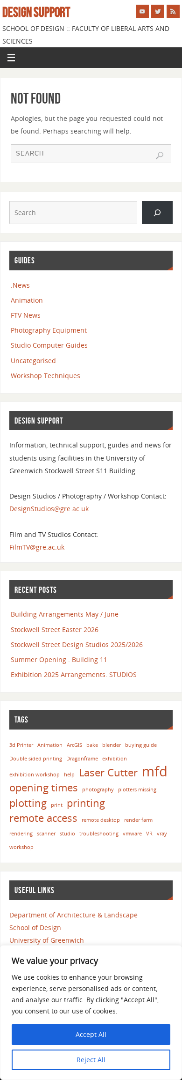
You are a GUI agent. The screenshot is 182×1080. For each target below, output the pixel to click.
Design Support (36, 12)
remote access (43, 818)
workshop (21, 847)
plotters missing (137, 789)
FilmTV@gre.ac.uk (36, 547)
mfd (155, 771)
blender (111, 745)
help (69, 774)
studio (67, 833)
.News (20, 285)
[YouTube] (142, 11)
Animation (27, 300)
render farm (138, 820)
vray (162, 833)
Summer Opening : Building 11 (59, 659)
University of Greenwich (46, 940)
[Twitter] (157, 11)
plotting (28, 803)
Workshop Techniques (45, 375)
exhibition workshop (34, 774)
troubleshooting (99, 833)
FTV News (26, 315)
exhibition (114, 758)
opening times (43, 787)
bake (92, 745)
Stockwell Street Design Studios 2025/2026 (77, 644)
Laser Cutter (108, 772)
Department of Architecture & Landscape (73, 914)
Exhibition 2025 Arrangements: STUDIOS (74, 674)
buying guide (141, 745)
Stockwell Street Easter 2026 (54, 629)
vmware (132, 833)
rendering (21, 833)
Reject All (91, 1059)
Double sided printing (35, 758)
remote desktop (101, 820)
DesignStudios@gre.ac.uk (49, 508)
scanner (46, 833)
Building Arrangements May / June (65, 614)
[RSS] (173, 11)
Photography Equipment (49, 330)
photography (98, 789)
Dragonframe (82, 758)
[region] (91, 1012)
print (57, 805)
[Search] (159, 155)
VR (149, 833)
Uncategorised (33, 360)
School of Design (35, 927)
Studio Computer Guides (49, 345)
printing (86, 803)
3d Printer (21, 745)
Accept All (91, 1034)
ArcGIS (74, 745)
